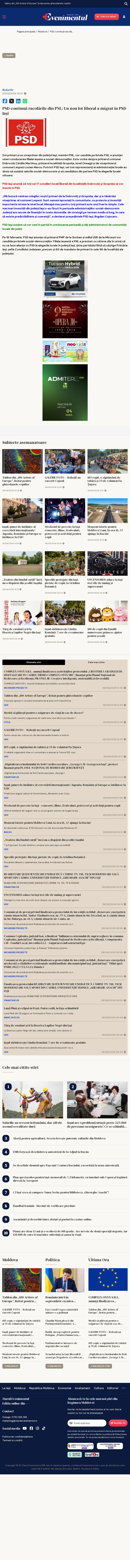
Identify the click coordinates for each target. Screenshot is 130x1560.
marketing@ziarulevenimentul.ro (19, 1420)
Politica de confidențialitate (17, 1436)
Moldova (42, 31)
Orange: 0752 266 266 (14, 1417)
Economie (64, 1388)
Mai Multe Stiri (101, 1366)
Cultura (99, 1388)
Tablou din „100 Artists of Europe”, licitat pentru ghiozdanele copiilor (38, 3)
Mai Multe (12, 1366)
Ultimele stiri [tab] (33, 662)
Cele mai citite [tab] (96, 662)
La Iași (6, 1388)
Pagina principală (26, 31)
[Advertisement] (45, 59)
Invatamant (82, 1388)
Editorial (112, 1388)
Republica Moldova (41, 1388)
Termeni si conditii (12, 1440)
